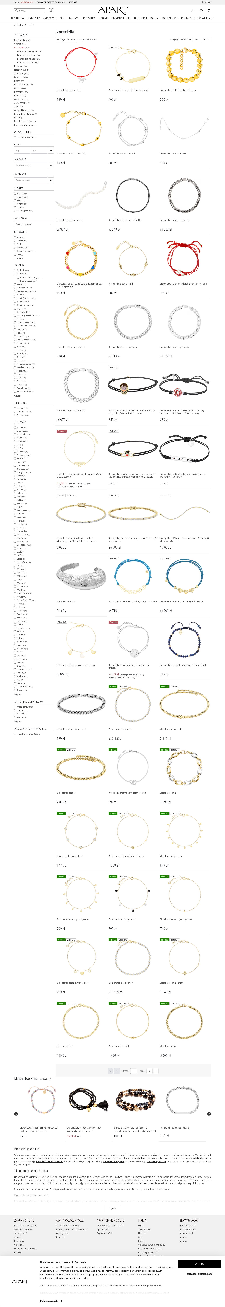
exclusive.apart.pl (188, 1229)
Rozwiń (112, 1209)
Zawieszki (21, 73)
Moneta (21, 583)
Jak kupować (20, 1233)
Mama (21, 569)
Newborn (22, 597)
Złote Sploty (55, 1189)
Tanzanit (22, 329)
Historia (142, 1233)
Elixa (21, 200)
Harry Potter (24, 472)
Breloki (18, 117)
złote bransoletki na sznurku (140, 1183)
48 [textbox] (204, 39)
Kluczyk (21, 489)
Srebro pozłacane (26, 251)
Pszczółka (22, 621)
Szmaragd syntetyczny (28, 315)
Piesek (21, 604)
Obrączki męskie (24, 110)
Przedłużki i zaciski (25, 121)
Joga (20, 483)
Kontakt (18, 1252)
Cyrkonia (23, 270)
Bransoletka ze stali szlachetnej (175, 1127)
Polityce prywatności (149, 1285)
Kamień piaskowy (26, 364)
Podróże (22, 617)
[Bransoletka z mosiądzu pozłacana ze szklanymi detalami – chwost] (88, 1100)
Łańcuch (22, 541)
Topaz (21, 333)
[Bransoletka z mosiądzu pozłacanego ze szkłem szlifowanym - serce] (42, 1100)
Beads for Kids (23, 84)
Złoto (21, 237)
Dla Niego (23, 415)
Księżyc (22, 524)
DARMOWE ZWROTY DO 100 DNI (51, 2)
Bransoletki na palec (28, 62)
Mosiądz (22, 248)
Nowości (71, 39)
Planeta (22, 610)
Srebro (22, 241)
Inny (20, 254)
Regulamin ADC (104, 1233)
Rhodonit (22, 384)
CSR (140, 1237)
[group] (42, 1113)
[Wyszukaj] (16, 10)
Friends (21, 462)
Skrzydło (22, 648)
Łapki (21, 548)
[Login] (192, 10)
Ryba (20, 638)
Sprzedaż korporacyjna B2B (151, 1245)
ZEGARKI (103, 18)
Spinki (18, 106)
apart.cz (183, 1237)
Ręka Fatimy (23, 628)
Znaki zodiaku (25, 687)
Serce (21, 645)
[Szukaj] (51, 151)
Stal (20, 244)
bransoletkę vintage (156, 1161)
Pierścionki (22, 40)
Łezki (20, 552)
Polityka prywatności (148, 1252)
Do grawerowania (26, 137)
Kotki (20, 514)
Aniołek (21, 427)
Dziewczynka (24, 455)
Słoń (20, 652)
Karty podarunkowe (25, 125)
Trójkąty (21, 673)
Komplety (21, 92)
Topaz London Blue (26, 340)
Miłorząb (22, 576)
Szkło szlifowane (26, 326)
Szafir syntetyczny (26, 305)
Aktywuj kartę (62, 1233)
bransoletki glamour (198, 1158)
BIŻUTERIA (17, 18)
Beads (19, 81)
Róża (20, 631)
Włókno (21, 717)
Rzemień (22, 710)
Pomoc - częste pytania (25, 1225)
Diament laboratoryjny (31, 277)
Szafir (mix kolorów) (26, 298)
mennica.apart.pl (188, 1225)
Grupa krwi (23, 465)
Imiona (21, 476)
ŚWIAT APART (206, 18)
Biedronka (22, 431)
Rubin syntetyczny (26, 322)
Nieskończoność (26, 600)
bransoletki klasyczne (113, 1161)
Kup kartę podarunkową (67, 1225)
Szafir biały (23, 301)
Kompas (22, 503)
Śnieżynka (22, 659)
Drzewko (22, 451)
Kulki (21, 528)
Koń (20, 507)
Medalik (21, 572)
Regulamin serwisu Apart (150, 1248)
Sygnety (20, 44)
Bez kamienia (25, 391)
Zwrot (17, 1237)
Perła (21, 284)
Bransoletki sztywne (29, 55)
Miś (19, 579)
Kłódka (21, 486)
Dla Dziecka (24, 412)
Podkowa (22, 614)
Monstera (22, 586)
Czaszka (22, 441)
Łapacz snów (24, 545)
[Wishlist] (201, 10)
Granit (21, 360)
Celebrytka (23, 434)
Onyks (21, 378)
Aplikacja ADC (103, 1229)
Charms (20, 88)
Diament (22, 274)
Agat (21, 346)
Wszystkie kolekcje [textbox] (23, 224)
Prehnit (21, 381)
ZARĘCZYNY (50, 18)
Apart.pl (17, 25)
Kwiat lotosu (23, 534)
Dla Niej (22, 408)
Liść (20, 555)
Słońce (21, 655)
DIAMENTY (33, 18)
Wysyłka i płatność (23, 1229)
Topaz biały (23, 336)
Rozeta (21, 635)
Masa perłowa (25, 707)
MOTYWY (74, 18)
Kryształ (22, 308)
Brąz (20, 258)
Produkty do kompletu (28, 734)
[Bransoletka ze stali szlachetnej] (182, 1100)
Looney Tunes (24, 562)
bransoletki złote (129, 1180)
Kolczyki (21, 66)
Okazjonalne (22, 99)
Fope (20, 207)
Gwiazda (23, 469)
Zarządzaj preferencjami (199, 1274)
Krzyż (21, 521)
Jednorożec (23, 479)
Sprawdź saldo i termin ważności (71, 1229)
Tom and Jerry (24, 669)
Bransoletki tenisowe (29, 51)
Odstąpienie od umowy (25, 1248)
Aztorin (22, 204)
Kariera (141, 1241)
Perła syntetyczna (26, 291)
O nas (141, 1225)
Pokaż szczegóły (49, 1301)
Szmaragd (23, 312)
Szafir (21, 295)
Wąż (20, 680)
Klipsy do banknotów (25, 114)
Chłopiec (22, 438)
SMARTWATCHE (121, 18)
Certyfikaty (19, 1245)
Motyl (21, 590)
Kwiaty (22, 538)
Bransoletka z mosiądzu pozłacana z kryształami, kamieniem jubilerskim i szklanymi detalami (135, 1131)
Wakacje (22, 676)
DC (20, 445)
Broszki (20, 95)
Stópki (21, 666)
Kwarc (21, 374)
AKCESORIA (140, 18)
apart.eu (183, 1241)
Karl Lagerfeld (25, 211)
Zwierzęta (23, 690)
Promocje (61, 39)
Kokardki (22, 493)
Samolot (22, 642)
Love (20, 566)
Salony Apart (144, 1229)
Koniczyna (23, 510)
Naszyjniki (21, 70)
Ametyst (22, 350)
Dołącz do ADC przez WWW (110, 1225)
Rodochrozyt (23, 388)
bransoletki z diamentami (176, 1201)
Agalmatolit (23, 343)
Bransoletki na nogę (28, 59)
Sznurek (22, 714)
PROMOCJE (188, 18)
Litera (21, 559)
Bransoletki (22, 47)
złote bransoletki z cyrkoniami (106, 1183)
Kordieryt (22, 371)
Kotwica (21, 517)
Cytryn (21, 357)
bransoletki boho (138, 1158)
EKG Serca (23, 458)
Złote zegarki (22, 103)
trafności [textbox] (184, 39)
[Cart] (209, 10)
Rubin (20, 319)
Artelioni (22, 197)
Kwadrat (22, 531)
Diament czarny (28, 281)
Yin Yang (22, 683)
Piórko (21, 607)
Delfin (20, 448)
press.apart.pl (186, 1233)
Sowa (20, 662)
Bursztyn (22, 353)
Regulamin (19, 1241)
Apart (22, 193)
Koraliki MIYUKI (25, 367)
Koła (21, 496)
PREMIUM (89, 18)
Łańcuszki (21, 77)
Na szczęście (24, 593)
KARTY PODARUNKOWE (164, 18)
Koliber (21, 500)
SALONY (207, 2)
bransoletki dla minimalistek (49, 1161)
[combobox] (34, 224)
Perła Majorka (24, 288)
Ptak (20, 624)
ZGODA (199, 1264)
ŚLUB (63, 18)
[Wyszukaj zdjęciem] (51, 10)
